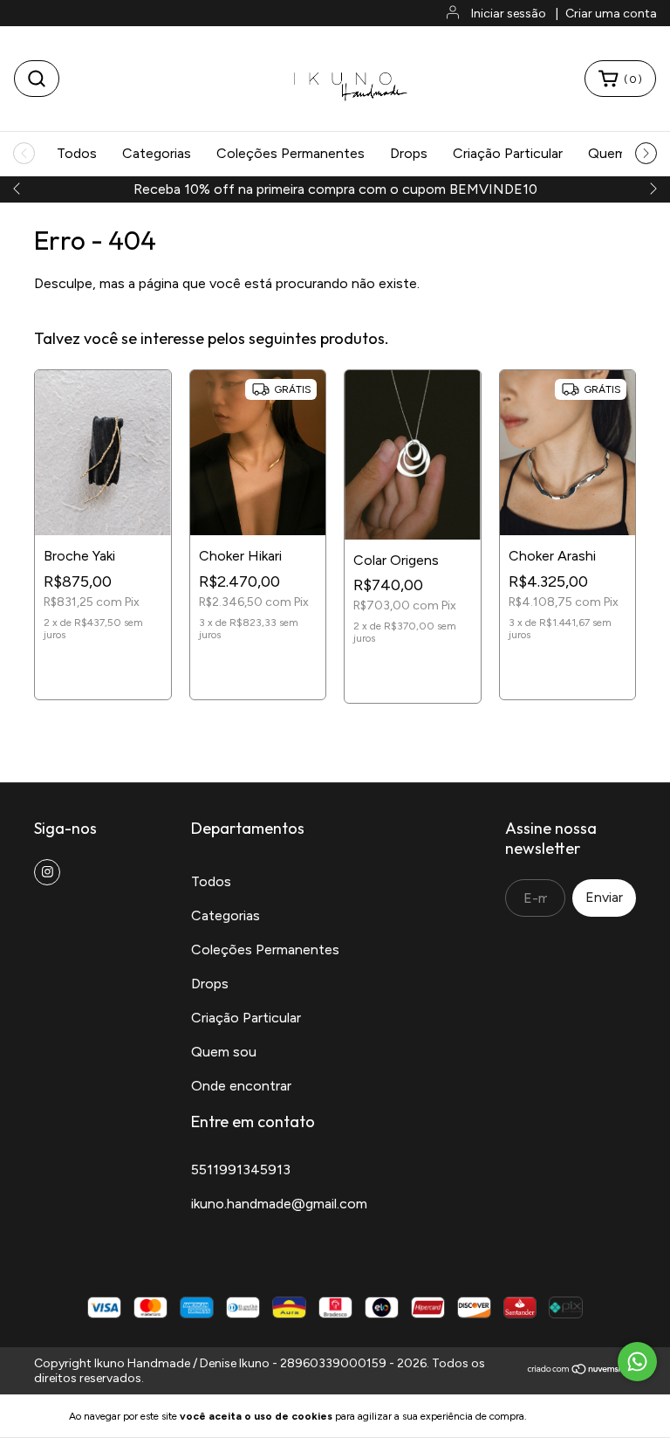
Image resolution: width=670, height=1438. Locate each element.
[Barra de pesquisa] (36, 78)
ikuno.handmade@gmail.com (279, 1203)
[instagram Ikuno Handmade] (47, 872)
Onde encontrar (241, 1085)
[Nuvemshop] (581, 1371)
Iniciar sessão (508, 13)
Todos (77, 153)
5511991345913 (241, 1169)
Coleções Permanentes (290, 153)
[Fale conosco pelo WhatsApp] (637, 1361)
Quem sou (223, 1051)
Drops (408, 153)
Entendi (570, 1416)
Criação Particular (508, 153)
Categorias (156, 153)
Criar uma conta (611, 13)
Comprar (103, 670)
